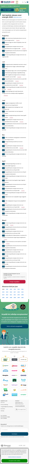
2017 (15, 292)
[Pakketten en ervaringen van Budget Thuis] (14, 380)
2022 (18, 289)
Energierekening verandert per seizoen (13, 141)
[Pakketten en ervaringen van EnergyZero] (5, 385)
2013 (7, 294)
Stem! (17, 3)
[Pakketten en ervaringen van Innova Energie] (14, 395)
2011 (15, 294)
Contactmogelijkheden (20, 406)
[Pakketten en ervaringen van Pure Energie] (23, 366)
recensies (22, 11)
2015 (22, 292)
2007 (7, 297)
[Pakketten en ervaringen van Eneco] (14, 366)
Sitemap (2, 410)
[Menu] (27, 2)
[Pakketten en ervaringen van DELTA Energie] (5, 380)
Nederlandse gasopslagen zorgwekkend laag (15, 72)
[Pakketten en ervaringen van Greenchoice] (5, 360)
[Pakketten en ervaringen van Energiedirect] (14, 375)
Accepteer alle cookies (14, 461)
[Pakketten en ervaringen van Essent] (14, 371)
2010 (18, 294)
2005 (15, 297)
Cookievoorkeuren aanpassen (14, 457)
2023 (15, 289)
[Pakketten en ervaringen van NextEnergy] (14, 385)
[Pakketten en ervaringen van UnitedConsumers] (23, 390)
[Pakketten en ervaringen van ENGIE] (5, 371)
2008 (3, 297)
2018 (11, 292)
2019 (7, 292)
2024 (11, 289)
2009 (22, 294)
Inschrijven (14, 434)
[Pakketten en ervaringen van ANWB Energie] (5, 395)
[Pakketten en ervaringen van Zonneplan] (23, 395)
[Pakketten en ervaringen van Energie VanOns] (5, 390)
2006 (11, 297)
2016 (18, 292)
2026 (3, 289)
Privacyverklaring (4, 404)
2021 (22, 289)
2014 (3, 294)
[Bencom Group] (6, 445)
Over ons (3, 402)
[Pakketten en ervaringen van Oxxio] (23, 375)
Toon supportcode (22, 409)
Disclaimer (3, 408)
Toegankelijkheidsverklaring (7, 406)
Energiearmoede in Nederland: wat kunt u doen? (16, 64)
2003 (22, 297)
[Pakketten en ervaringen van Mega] (23, 385)
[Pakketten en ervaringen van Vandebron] (14, 360)
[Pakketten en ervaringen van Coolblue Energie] (23, 371)
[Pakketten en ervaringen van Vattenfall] (23, 360)
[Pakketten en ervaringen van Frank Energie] (23, 380)
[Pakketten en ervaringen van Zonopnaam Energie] (14, 390)
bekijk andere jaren (17, 17)
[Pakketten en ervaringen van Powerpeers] (5, 366)
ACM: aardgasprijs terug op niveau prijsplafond (15, 201)
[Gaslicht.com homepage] (8, 2)
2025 (7, 289)
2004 (18, 297)
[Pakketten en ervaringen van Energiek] (5, 375)
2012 (11, 294)
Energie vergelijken (7, 9)
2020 (3, 292)
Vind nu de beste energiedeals (14, 326)
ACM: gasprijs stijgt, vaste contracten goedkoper (16, 70)
